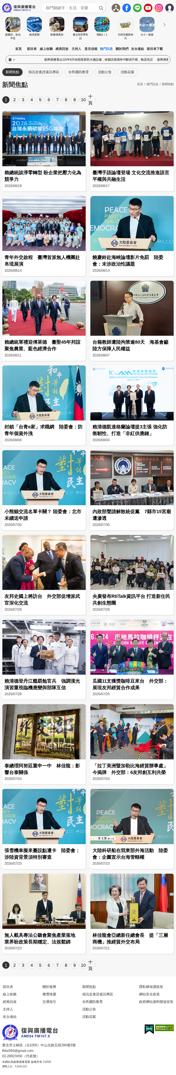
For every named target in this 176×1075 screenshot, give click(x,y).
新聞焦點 (12, 72)
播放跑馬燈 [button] (14, 59)
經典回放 (62, 48)
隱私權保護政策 (151, 987)
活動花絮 (127, 72)
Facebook (126, 8)
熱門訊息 (106, 48)
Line (137, 8)
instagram (159, 8)
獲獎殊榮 (49, 994)
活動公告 (105, 72)
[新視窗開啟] (149, 1029)
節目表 (32, 48)
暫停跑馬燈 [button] (10, 59)
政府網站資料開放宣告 (156, 1002)
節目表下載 (155, 48)
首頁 (18, 48)
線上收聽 (46, 48)
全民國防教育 (78, 72)
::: (88, 44)
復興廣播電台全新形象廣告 (124, 59)
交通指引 (49, 1002)
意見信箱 (91, 48)
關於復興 (49, 987)
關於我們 (122, 48)
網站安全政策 (149, 994)
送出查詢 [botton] (101, 8)
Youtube (148, 8)
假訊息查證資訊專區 (43, 72)
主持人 (76, 48)
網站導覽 (116, 8)
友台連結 (137, 48)
